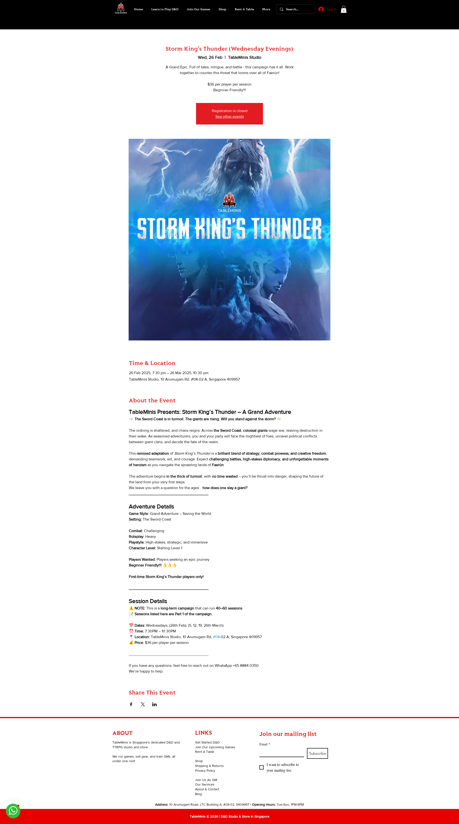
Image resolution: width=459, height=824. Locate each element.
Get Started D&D (207, 742)
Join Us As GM (206, 780)
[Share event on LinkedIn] (154, 704)
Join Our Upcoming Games (215, 747)
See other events (229, 116)
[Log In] (320, 9)
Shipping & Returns (209, 766)
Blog (198, 794)
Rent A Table (204, 752)
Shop (199, 761)
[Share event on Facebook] (131, 704)
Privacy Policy (205, 770)
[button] (198, 9)
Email (264, 744)
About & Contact (207, 789)
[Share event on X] (143, 704)
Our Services (204, 784)
